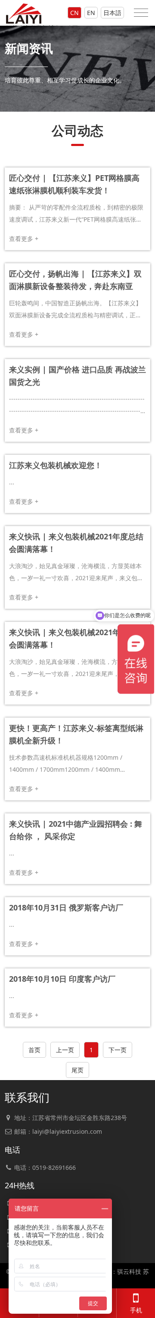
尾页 (77, 1070)
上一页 (65, 1050)
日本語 (112, 13)
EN (91, 13)
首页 (34, 1050)
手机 (136, 1310)
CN (74, 13)
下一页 (117, 1050)
